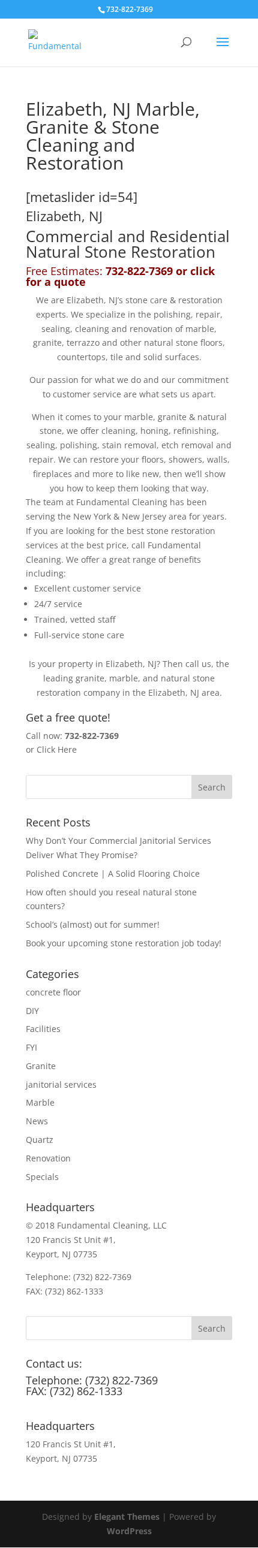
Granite (41, 1066)
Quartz (39, 1139)
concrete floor (53, 992)
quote (70, 281)
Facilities (43, 1028)
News (37, 1121)
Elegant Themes (127, 1516)
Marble (40, 1102)
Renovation (48, 1158)
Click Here (57, 749)
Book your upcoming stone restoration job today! (123, 943)
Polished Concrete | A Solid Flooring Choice (113, 873)
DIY (32, 1010)
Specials (42, 1176)
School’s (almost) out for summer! (93, 924)
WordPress (129, 1531)
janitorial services (61, 1084)
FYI (31, 1047)
